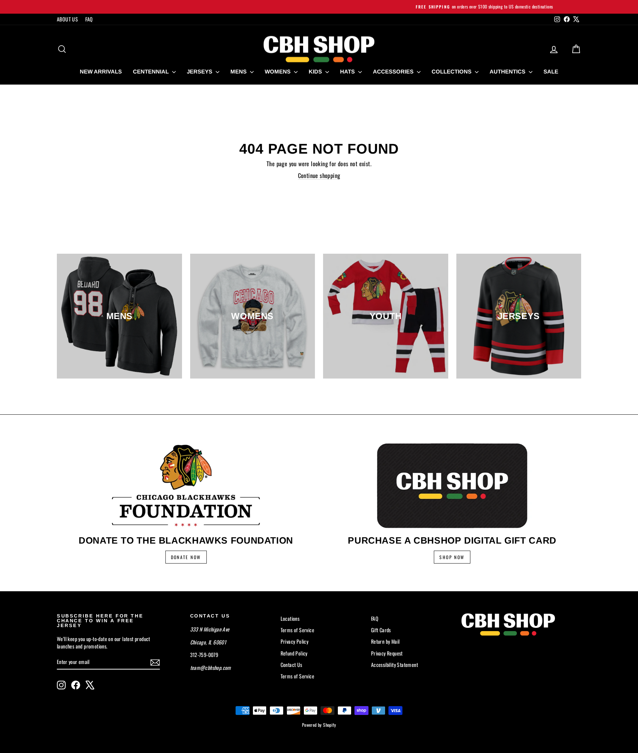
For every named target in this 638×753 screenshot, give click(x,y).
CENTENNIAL (151, 71)
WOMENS (278, 71)
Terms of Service (297, 630)
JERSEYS (200, 71)
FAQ (89, 19)
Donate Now (186, 557)
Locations (290, 618)
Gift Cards (381, 630)
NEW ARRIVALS (101, 71)
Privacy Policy (295, 641)
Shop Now (451, 557)
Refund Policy (294, 653)
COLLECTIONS (452, 71)
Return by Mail (385, 641)
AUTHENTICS (508, 71)
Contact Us (291, 664)
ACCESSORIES (394, 71)
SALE (550, 71)
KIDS (316, 71)
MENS (239, 71)
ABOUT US (67, 19)
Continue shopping (319, 175)
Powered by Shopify (319, 725)
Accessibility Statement (394, 664)
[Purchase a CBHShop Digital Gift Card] (452, 485)
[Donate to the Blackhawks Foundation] (186, 485)
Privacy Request (387, 653)
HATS (348, 71)
